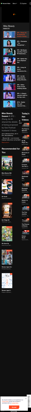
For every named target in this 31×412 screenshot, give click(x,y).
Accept (14, 407)
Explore (24, 3)
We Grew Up (5, 243)
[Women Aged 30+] (7, 257)
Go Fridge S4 (5, 220)
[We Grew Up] (7, 233)
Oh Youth (4, 196)
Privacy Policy (5, 401)
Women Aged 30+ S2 (8, 290)
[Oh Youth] (7, 186)
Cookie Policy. (15, 403)
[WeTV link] (5, 3)
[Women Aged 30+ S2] (7, 280)
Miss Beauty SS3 (7, 173)
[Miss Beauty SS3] (7, 163)
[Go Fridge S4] (7, 210)
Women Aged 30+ (7, 267)
